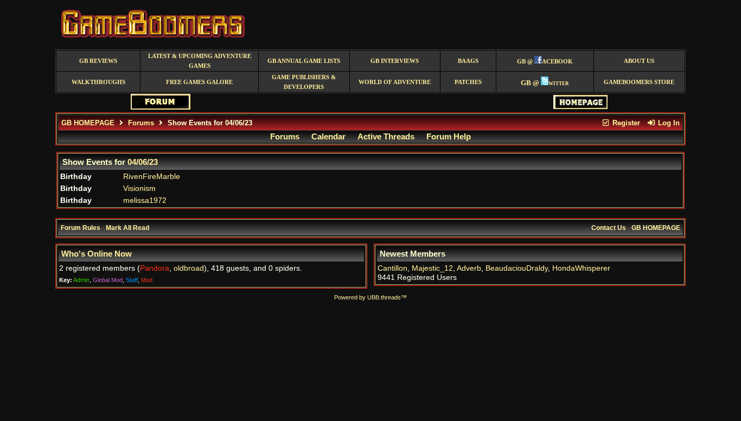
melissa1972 (145, 200)
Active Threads (385, 136)
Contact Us (608, 228)
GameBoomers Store (639, 82)
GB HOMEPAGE (87, 123)
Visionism (139, 188)
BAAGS (468, 61)
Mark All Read (127, 228)
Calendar (328, 136)
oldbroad (189, 268)
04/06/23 (142, 162)
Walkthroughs (98, 82)
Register (625, 123)
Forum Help (448, 136)
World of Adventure (395, 82)
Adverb (469, 268)
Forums (141, 123)
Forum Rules (80, 228)
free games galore (199, 82)
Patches (468, 82)
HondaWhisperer (581, 268)
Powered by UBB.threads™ (370, 297)
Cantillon (392, 268)
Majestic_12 (432, 268)
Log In (668, 123)
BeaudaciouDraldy (517, 268)
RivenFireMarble (151, 177)
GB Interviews (394, 61)
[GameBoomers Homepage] (580, 107)
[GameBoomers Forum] (160, 107)
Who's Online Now (96, 254)
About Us (639, 61)
